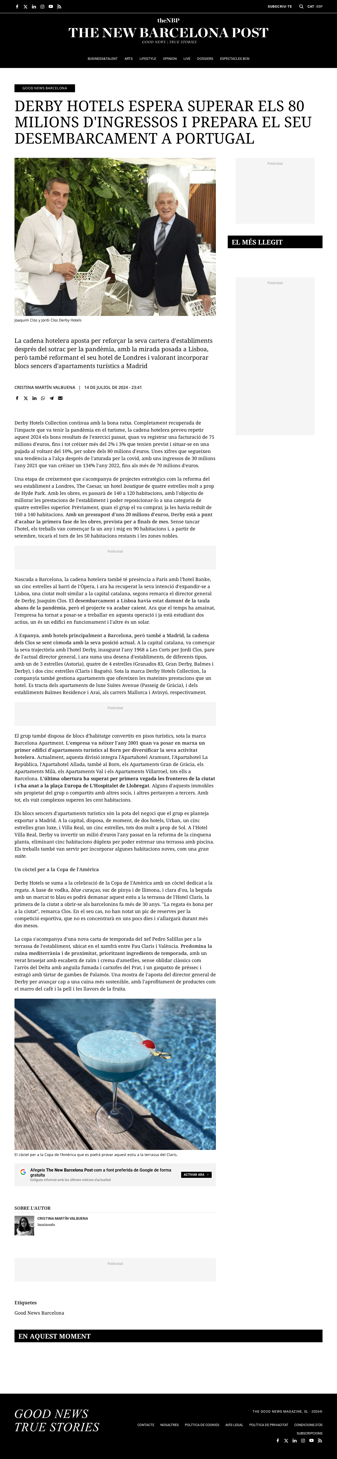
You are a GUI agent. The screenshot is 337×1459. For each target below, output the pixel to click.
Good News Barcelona (44, 88)
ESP (319, 6)
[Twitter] (26, 398)
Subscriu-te (280, 6)
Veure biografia (46, 1224)
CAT (311, 6)
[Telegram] (51, 398)
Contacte (145, 1425)
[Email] (60, 398)
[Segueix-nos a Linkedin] (34, 6)
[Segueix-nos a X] (25, 6)
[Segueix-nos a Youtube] (50, 6)
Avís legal (234, 1425)
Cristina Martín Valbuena (44, 387)
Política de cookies (202, 1425)
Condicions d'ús (308, 1425)
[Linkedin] (34, 398)
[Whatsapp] (43, 398)
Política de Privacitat (268, 1425)
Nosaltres (169, 1425)
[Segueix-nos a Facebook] (17, 6)
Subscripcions (310, 1433)
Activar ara (194, 1175)
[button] (301, 6)
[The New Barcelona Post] (57, 1421)
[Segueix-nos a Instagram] (42, 6)
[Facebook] (17, 398)
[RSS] (59, 6)
